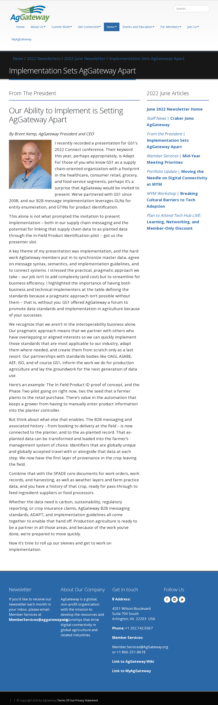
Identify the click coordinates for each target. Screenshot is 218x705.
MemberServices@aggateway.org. (39, 619)
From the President (165, 133)
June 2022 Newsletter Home (175, 109)
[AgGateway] (30, 12)
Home (20, 27)
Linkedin (174, 599)
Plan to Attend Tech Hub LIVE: (174, 215)
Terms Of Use (66, 700)
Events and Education (137, 27)
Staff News (156, 118)
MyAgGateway (21, 39)
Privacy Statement (86, 700)
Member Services (162, 155)
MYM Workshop (161, 193)
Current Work (61, 27)
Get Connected (88, 27)
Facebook (167, 599)
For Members (169, 27)
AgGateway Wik (139, 661)
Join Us (192, 27)
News (111, 27)
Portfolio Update (162, 171)
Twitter (182, 599)
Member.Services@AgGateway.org (140, 646)
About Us (37, 27)
